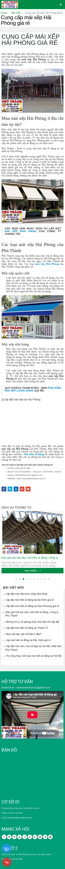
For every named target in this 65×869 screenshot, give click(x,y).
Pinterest (14, 837)
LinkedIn (16, 489)
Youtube (19, 837)
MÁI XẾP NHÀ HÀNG (20, 231)
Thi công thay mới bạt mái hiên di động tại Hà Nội (34, 655)
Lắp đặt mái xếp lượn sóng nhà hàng (26, 593)
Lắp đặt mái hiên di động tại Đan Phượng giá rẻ (32, 606)
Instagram (24, 837)
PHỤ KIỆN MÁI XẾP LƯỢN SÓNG (33, 389)
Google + (22, 489)
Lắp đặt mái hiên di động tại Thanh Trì (27, 627)
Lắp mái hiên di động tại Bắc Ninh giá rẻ (28, 640)
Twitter (10, 489)
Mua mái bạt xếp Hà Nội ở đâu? (24, 634)
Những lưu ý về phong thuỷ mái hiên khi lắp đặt (32, 621)
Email (28, 489)
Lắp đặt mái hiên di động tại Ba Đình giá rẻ (30, 599)
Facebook (4, 489)
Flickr (50, 837)
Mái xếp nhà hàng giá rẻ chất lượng (27, 557)
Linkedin (30, 837)
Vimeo (45, 837)
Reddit (40, 837)
